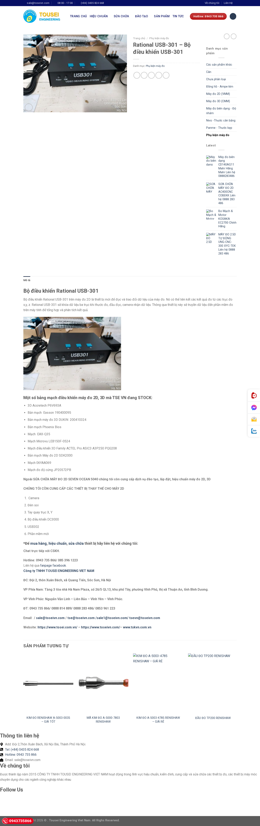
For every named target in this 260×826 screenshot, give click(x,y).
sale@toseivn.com (50, 618)
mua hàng (38, 543)
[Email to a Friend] (151, 75)
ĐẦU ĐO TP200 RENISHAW (213, 718)
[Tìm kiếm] (233, 16)
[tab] (26, 280)
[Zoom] (29, 108)
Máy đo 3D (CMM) (218, 101)
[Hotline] (254, 395)
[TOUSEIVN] (43, 16)
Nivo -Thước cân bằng (220, 120)
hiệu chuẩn (58, 543)
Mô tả (26, 280)
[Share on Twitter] (144, 75)
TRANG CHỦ (78, 16)
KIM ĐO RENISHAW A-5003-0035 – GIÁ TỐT (48, 719)
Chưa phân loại (216, 79)
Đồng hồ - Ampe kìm (219, 86)
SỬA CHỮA (121, 16)
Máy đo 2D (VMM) (218, 94)
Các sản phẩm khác (219, 64)
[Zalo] (254, 431)
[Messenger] (254, 408)
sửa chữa (76, 543)
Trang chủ (139, 38)
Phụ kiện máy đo (159, 38)
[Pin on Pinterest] (158, 75)
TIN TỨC (178, 16)
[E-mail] (254, 419)
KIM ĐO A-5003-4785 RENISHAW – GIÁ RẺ (158, 719)
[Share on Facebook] (136, 75)
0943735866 (20, 820)
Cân (208, 72)
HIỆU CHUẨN (99, 16)
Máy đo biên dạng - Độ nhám (221, 111)
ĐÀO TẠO (141, 16)
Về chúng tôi (212, 2)
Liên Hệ (228, 2)
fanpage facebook (53, 565)
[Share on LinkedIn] (166, 75)
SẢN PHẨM (162, 16)
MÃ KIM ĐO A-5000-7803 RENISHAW (103, 719)
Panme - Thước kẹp (219, 128)
